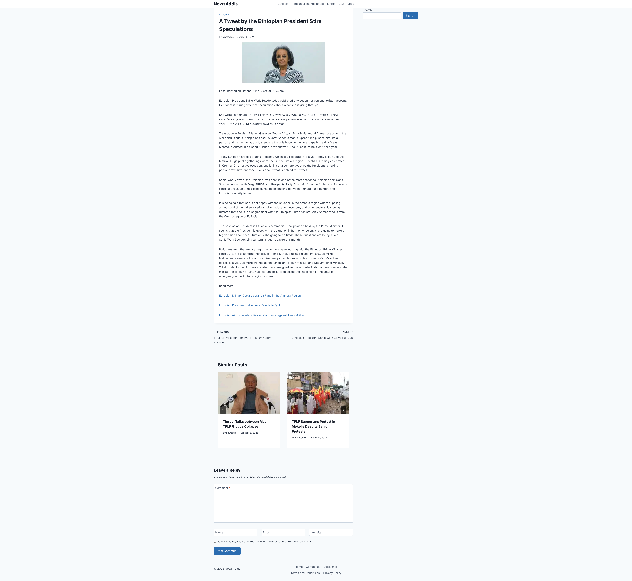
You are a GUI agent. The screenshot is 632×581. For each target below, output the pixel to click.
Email (266, 532)
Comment (222, 487)
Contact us (313, 566)
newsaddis (228, 37)
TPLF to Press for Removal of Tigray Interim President (242, 337)
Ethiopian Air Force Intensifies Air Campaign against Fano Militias (262, 315)
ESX (341, 3)
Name (219, 532)
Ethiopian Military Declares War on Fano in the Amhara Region (260, 295)
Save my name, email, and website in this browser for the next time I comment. (264, 541)
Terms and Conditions (305, 573)
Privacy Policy (332, 573)
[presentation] (249, 393)
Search (367, 10)
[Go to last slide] (223, 410)
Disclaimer (330, 566)
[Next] (343, 410)
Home (299, 566)
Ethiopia (283, 3)
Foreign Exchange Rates (308, 3)
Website (316, 532)
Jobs (351, 3)
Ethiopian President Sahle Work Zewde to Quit (249, 305)
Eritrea (331, 3)
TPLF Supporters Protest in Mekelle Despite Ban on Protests (313, 426)
